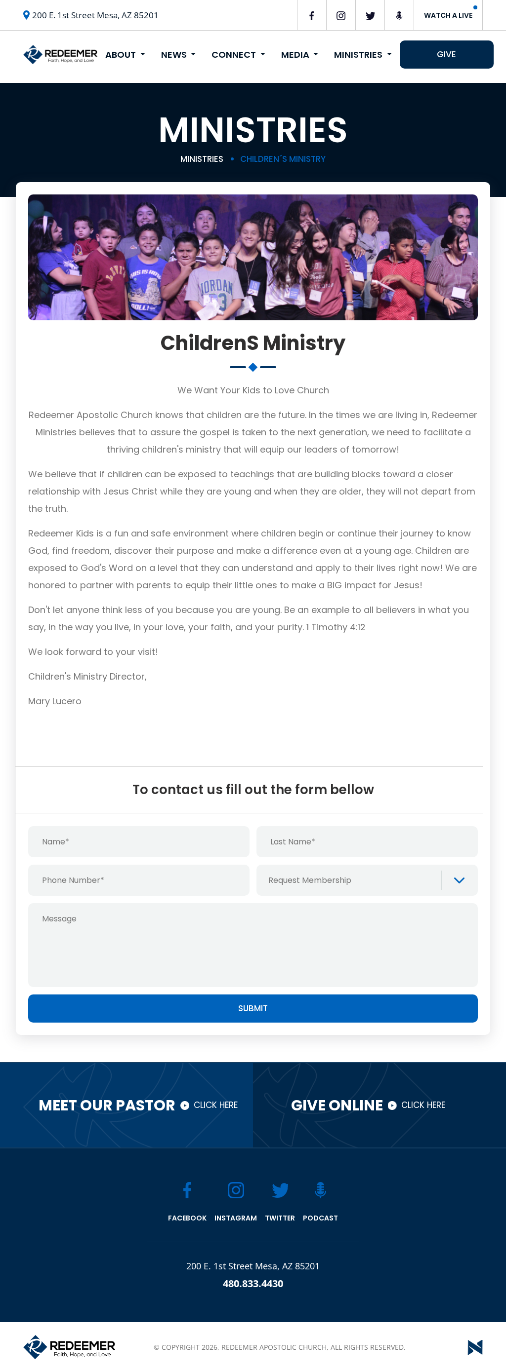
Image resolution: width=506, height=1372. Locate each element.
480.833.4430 (253, 1283)
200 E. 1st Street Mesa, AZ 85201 (95, 15)
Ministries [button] (359, 54)
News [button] (175, 54)
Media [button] (296, 54)
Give (446, 54)
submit (253, 1008)
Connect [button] (234, 54)
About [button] (121, 54)
